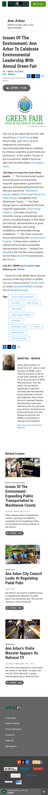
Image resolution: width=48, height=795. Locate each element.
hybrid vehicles (17, 332)
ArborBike (8, 252)
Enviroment (16, 321)
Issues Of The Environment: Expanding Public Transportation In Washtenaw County (20, 496)
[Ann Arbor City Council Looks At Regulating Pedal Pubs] (22, 554)
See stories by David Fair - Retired (30, 426)
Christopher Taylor (19, 327)
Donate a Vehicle (12, 723)
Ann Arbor (16, 21)
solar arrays (16, 309)
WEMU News (10, 570)
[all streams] (44, 791)
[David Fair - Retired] (9, 362)
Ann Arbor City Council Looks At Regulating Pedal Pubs (23, 578)
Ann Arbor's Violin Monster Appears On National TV (21, 653)
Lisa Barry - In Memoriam (14, 664)
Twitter (21, 269)
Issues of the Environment (22, 297)
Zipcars (11, 259)
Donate (39, 4)
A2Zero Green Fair (19, 339)
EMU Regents (11, 746)
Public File (9, 741)
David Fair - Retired (13, 72)
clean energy (32, 303)
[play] (4, 791)
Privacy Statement (13, 729)
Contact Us (10, 735)
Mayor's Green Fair (20, 137)
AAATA (23, 255)
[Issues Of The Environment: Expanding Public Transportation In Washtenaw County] (22, 467)
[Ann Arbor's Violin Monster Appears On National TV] (22, 629)
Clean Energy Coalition (21, 315)
